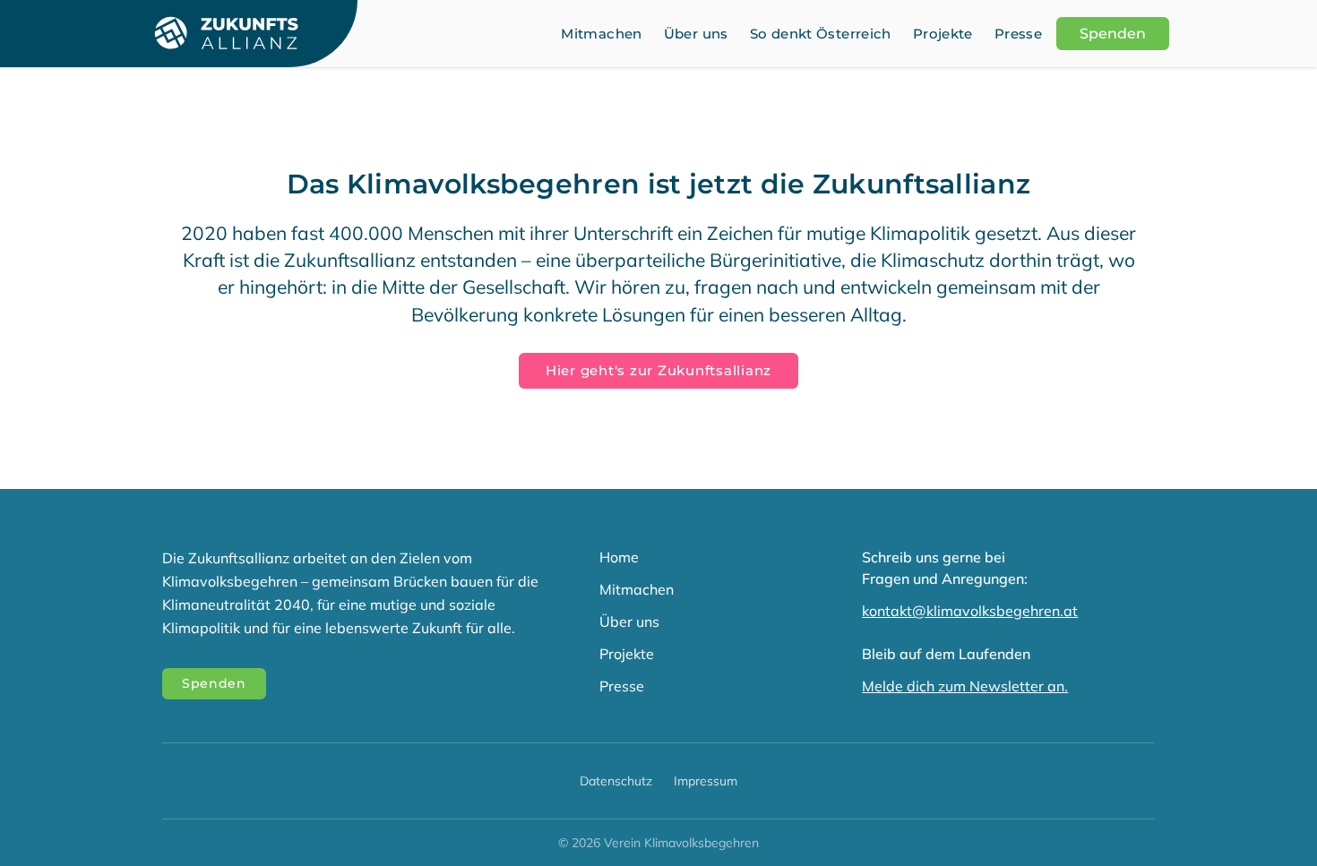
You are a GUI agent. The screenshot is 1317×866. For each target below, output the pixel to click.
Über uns (696, 33)
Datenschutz (616, 781)
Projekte (943, 33)
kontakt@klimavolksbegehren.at (970, 611)
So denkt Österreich (820, 33)
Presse (1018, 33)
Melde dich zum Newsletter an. (965, 686)
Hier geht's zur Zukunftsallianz (658, 370)
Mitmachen (601, 33)
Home (619, 557)
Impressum (705, 781)
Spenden (1113, 33)
